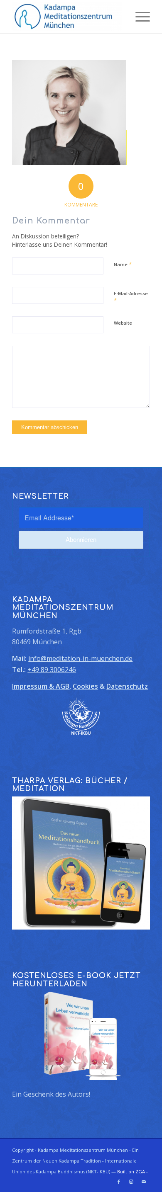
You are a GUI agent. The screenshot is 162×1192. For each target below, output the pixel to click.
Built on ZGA (131, 1171)
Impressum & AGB (40, 686)
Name (123, 264)
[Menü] (138, 16)
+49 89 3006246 (51, 669)
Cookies (85, 686)
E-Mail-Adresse (131, 297)
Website (123, 323)
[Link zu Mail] (143, 1181)
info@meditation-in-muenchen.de (80, 658)
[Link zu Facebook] (119, 1181)
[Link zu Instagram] (131, 1181)
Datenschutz (127, 686)
